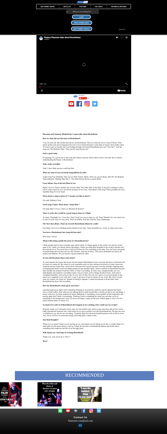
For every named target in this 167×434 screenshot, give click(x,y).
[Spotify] (60, 411)
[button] (67, 6)
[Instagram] (87, 104)
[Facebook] (79, 104)
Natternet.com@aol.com (80, 420)
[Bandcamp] (76, 411)
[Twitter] (95, 104)
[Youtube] (71, 104)
